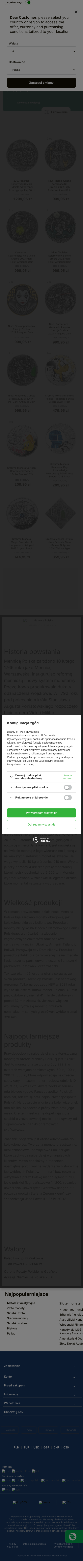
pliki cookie (34, 739)
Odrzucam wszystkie (41, 824)
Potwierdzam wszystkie (41, 812)
